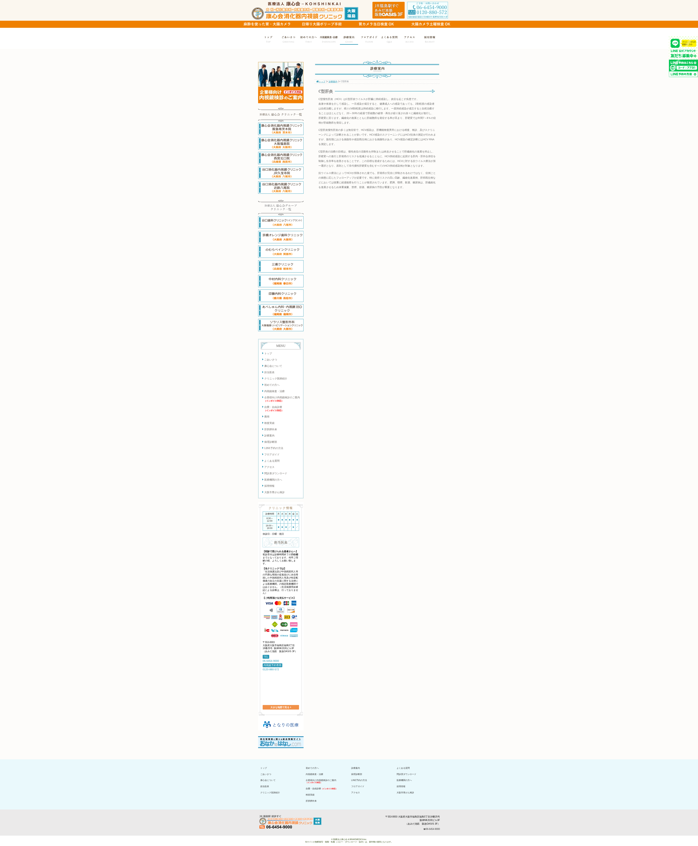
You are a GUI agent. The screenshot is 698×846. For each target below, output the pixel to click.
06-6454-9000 (271, 660)
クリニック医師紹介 (275, 378)
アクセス (409, 39)
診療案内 (349, 39)
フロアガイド (369, 39)
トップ (268, 39)
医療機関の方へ (273, 479)
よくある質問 (389, 39)
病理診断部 (270, 442)
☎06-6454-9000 (431, 829)
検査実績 (269, 423)
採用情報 (430, 39)
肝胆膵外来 (270, 429)
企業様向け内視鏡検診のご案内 (282, 399)
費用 (266, 416)
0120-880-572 (271, 669)
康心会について (273, 366)
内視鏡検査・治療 (329, 39)
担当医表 (269, 372)
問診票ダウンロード (275, 473)
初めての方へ (309, 39)
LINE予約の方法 (273, 448)
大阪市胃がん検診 (274, 492)
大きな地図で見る (279, 707)
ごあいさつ (288, 39)
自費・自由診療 (274, 408)
